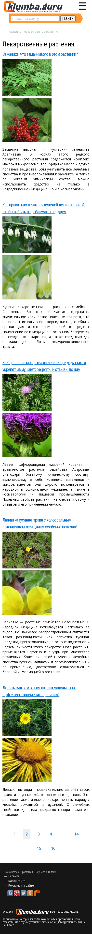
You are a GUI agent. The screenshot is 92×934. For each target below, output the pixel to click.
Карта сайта (17, 881)
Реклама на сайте (21, 885)
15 (39, 848)
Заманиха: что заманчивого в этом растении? (40, 54)
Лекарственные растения (41, 31)
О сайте (14, 876)
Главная (12, 31)
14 (76, 834)
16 (53, 848)
